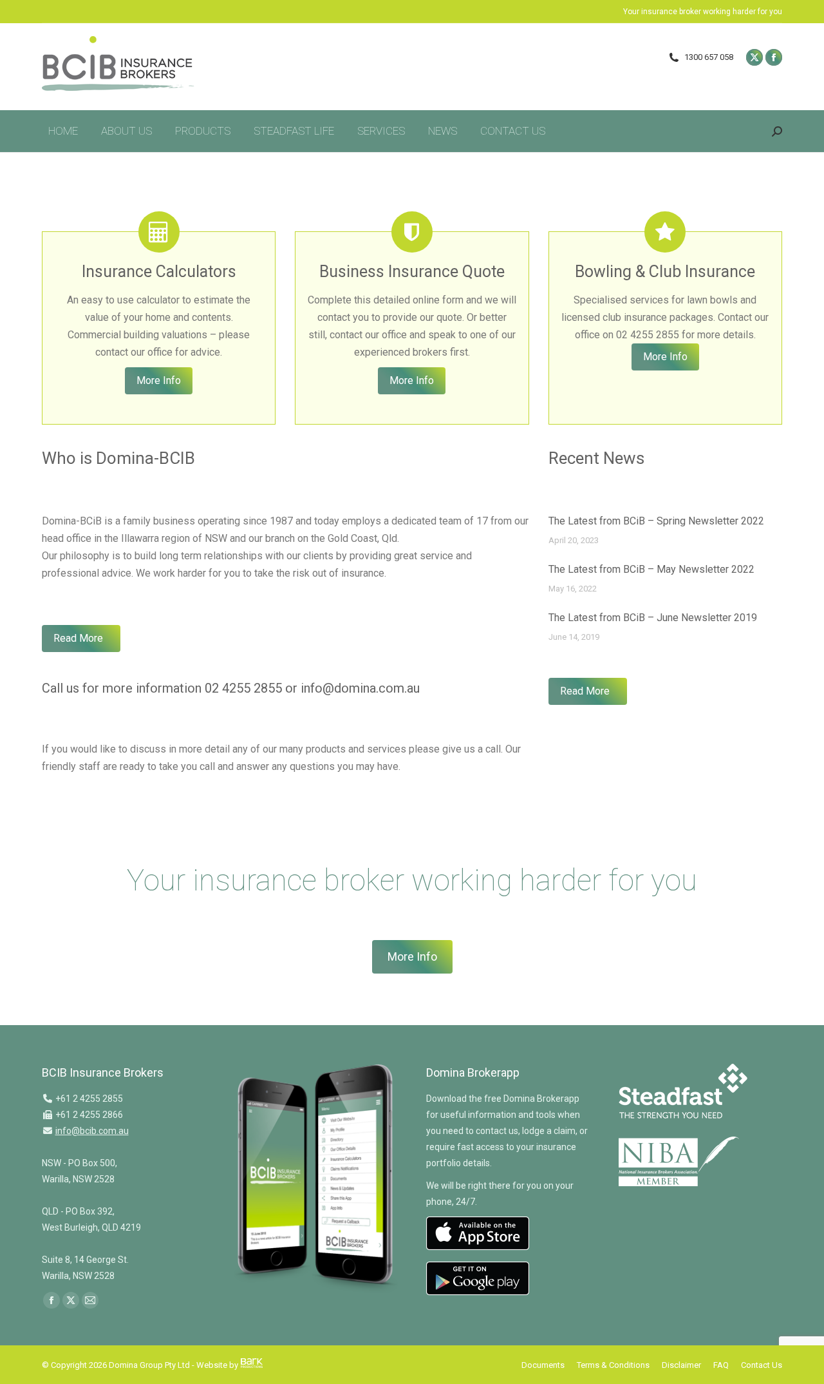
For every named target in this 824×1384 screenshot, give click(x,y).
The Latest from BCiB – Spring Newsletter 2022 (656, 521)
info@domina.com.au (360, 688)
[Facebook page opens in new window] (773, 57)
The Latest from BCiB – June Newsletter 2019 (652, 617)
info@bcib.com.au (92, 1131)
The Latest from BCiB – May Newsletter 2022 (651, 569)
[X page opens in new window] (754, 57)
